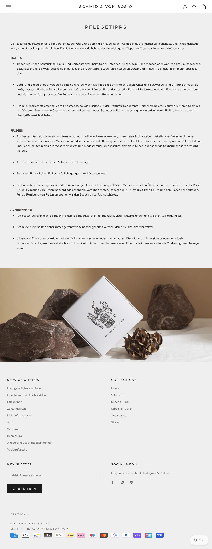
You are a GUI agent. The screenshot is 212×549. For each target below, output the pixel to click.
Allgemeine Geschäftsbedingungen (29, 443)
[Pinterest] (131, 482)
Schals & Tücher (121, 409)
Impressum (14, 436)
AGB (10, 422)
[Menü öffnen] (8, 6)
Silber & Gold (120, 402)
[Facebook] (112, 482)
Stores (115, 422)
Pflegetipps (14, 402)
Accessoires (118, 415)
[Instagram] (122, 482)
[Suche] (194, 7)
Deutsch (18, 514)
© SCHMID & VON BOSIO (30, 523)
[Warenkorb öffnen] (204, 6)
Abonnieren (24, 488)
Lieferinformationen (20, 415)
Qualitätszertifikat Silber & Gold (27, 395)
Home (115, 388)
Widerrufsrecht (17, 450)
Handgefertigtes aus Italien (24, 388)
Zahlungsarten (16, 409)
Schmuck (117, 395)
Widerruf (13, 429)
